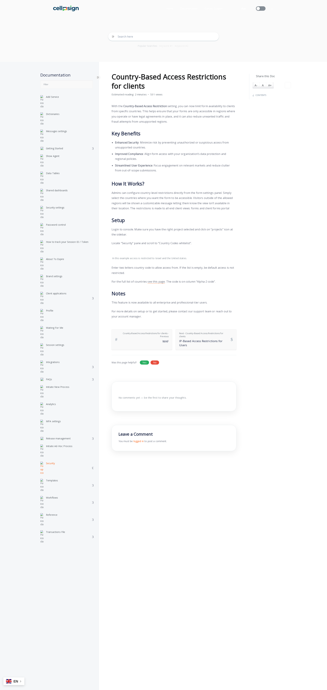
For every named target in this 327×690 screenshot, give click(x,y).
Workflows (52, 497)
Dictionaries (52, 114)
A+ (270, 85)
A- (256, 85)
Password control (56, 224)
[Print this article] (288, 85)
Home (169, 8)
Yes (144, 362)
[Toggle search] (272, 9)
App (243, 8)
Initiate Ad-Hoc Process (59, 446)
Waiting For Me (54, 327)
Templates (52, 480)
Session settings (55, 345)
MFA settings (53, 421)
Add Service (52, 96)
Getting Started (54, 148)
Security (50, 463)
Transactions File (55, 532)
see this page (156, 281)
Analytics (51, 404)
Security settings (55, 207)
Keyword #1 (166, 45)
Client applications (56, 293)
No (155, 362)
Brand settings (54, 276)
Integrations (53, 362)
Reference (51, 514)
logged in (139, 441)
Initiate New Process (57, 387)
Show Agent (53, 156)
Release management (58, 438)
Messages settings (56, 131)
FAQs (49, 379)
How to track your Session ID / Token (67, 241)
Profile (49, 310)
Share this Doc (265, 76)
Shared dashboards (57, 190)
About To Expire (55, 259)
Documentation (189, 8)
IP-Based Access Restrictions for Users (201, 339)
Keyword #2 (181, 45)
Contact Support (214, 8)
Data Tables (53, 173)
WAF (146, 337)
